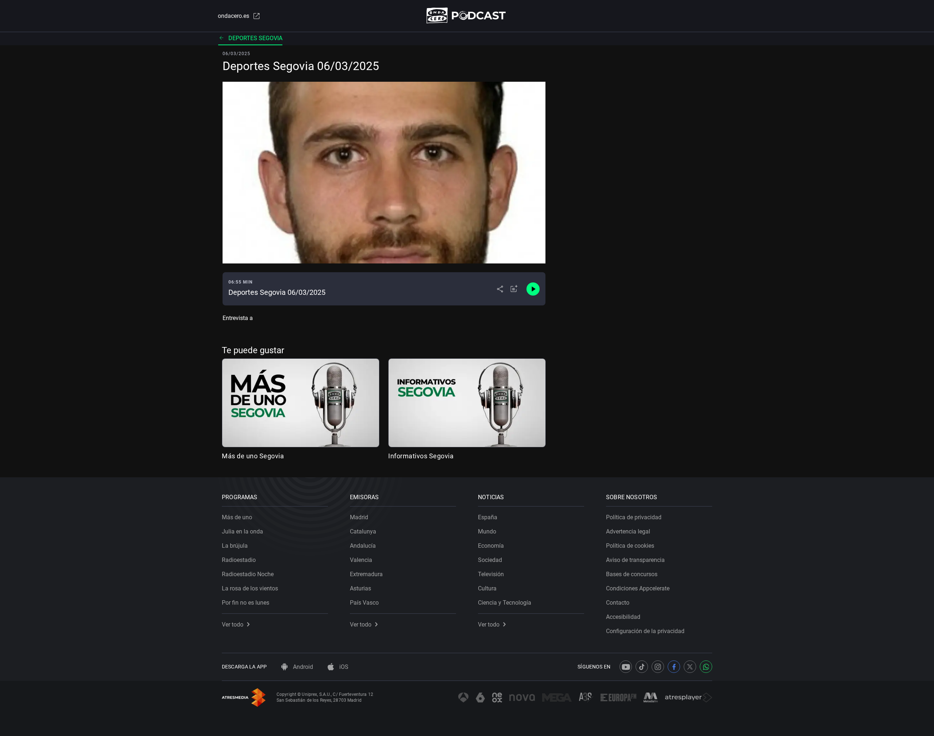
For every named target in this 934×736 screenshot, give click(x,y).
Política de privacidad (633, 517)
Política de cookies (630, 545)
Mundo (487, 531)
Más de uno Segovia (253, 456)
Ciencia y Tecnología (504, 602)
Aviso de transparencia (635, 559)
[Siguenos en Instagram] (658, 666)
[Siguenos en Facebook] (674, 666)
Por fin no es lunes (245, 602)
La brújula (235, 545)
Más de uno (237, 517)
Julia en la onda (242, 531)
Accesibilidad (623, 616)
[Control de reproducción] (533, 289)
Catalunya (363, 531)
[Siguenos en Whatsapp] (706, 666)
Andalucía (363, 545)
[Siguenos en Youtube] (626, 666)
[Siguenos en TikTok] (642, 666)
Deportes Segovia (255, 38)
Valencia (361, 559)
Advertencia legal (628, 531)
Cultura (487, 588)
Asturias (360, 588)
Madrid (359, 517)
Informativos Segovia (421, 456)
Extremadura (366, 574)
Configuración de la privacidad (645, 631)
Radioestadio (239, 559)
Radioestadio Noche (248, 574)
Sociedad (490, 559)
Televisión (491, 574)
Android (302, 666)
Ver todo (232, 624)
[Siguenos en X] (690, 666)
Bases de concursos (631, 574)
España (487, 517)
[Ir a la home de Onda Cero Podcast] (467, 15)
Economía (491, 545)
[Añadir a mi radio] (514, 289)
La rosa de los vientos (250, 588)
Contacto (617, 602)
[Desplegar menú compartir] (500, 289)
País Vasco (364, 602)
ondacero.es (233, 15)
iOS (343, 666)
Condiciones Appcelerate (637, 588)
